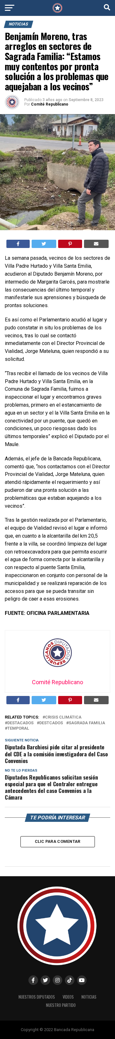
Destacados (20, 723)
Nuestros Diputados (37, 997)
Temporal (18, 728)
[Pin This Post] (70, 244)
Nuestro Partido (61, 1005)
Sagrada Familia (87, 723)
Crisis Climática (63, 717)
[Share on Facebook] (18, 244)
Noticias (88, 997)
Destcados (51, 723)
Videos (68, 997)
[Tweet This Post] (44, 244)
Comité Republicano (49, 104)
